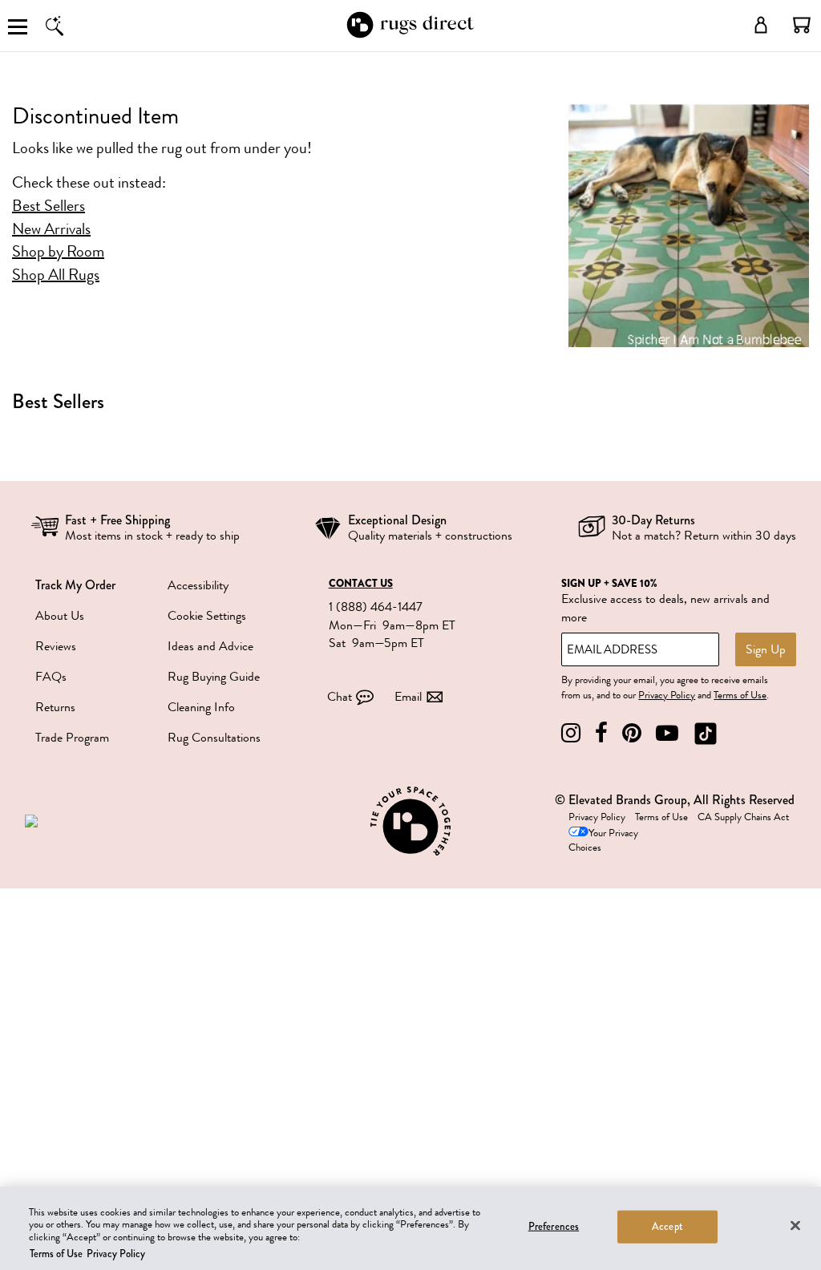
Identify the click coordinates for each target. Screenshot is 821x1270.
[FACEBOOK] (601, 733)
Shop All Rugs (55, 275)
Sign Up (766, 649)
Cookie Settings (207, 615)
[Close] (795, 1225)
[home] (410, 34)
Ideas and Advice (210, 646)
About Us (59, 615)
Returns (55, 707)
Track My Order (75, 585)
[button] (802, 25)
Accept (667, 1226)
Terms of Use (740, 695)
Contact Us (361, 583)
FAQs (51, 676)
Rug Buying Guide (214, 676)
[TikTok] (705, 733)
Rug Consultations (214, 737)
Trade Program (72, 737)
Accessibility (198, 585)
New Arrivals (51, 229)
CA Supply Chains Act (743, 817)
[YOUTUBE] (667, 733)
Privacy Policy (666, 695)
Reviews (55, 646)
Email (408, 696)
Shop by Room (58, 252)
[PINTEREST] (631, 733)
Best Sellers (48, 206)
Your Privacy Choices (603, 840)
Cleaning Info (201, 707)
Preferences (553, 1226)
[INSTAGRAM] (570, 733)
